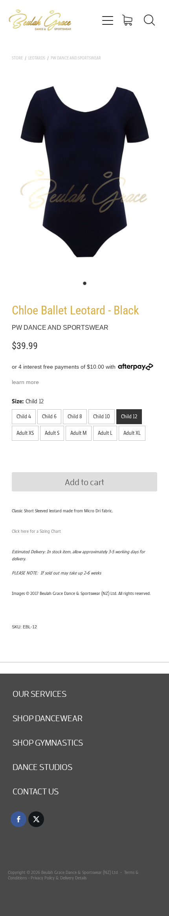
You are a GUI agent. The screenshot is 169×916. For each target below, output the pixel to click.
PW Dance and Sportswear (76, 58)
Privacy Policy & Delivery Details (58, 878)
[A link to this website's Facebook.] (18, 819)
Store (17, 58)
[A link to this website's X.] (36, 819)
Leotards (36, 58)
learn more (25, 382)
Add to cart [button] (84, 482)
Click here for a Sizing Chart (36, 531)
